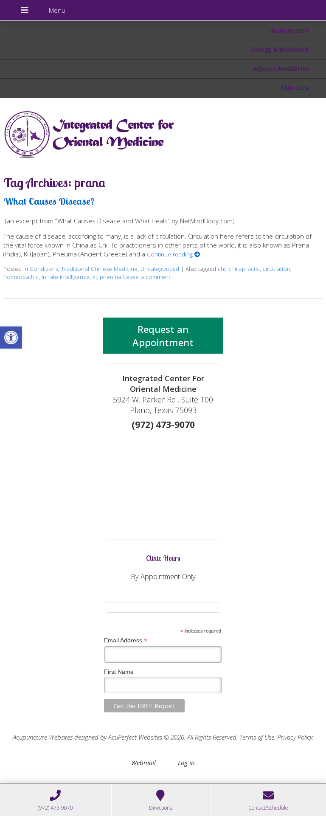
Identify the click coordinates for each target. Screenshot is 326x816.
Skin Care (295, 88)
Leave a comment (146, 277)
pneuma (110, 277)
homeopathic (21, 277)
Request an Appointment (163, 336)
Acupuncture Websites (43, 737)
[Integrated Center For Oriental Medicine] (163, 132)
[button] (11, 337)
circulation (276, 269)
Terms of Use (256, 737)
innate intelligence (66, 277)
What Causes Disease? (49, 201)
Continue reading (170, 254)
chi (221, 269)
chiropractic (244, 269)
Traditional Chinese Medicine (99, 269)
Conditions (44, 269)
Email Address (125, 640)
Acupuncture (290, 30)
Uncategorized (160, 269)
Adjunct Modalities (281, 69)
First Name (119, 671)
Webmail (143, 762)
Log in (186, 762)
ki (95, 277)
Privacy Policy (294, 737)
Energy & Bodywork (280, 49)
